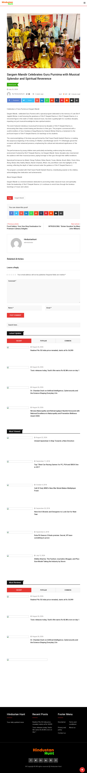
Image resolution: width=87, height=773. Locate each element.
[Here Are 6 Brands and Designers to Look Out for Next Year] (20, 518)
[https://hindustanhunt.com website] (27, 94)
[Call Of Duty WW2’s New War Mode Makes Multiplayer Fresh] (20, 494)
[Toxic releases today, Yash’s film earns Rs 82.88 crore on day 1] (18, 375)
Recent (19, 341)
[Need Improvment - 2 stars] (9, 275)
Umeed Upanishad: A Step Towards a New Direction (54, 441)
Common (68, 341)
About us (72, 727)
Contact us (62, 733)
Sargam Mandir (19, 198)
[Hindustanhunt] (29, 94)
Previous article (13, 224)
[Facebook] (11, 213)
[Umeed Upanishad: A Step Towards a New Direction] (20, 447)
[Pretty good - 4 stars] (13, 275)
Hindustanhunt (30, 239)
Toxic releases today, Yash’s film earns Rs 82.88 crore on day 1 (54, 370)
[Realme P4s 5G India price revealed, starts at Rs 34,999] (18, 355)
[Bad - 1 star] (7, 275)
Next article (75, 224)
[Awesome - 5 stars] (15, 275)
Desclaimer (62, 722)
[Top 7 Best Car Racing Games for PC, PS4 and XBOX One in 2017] (20, 470)
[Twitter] (16, 213)
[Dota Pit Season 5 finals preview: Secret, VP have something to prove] (20, 541)
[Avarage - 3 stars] (11, 275)
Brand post (12, 85)
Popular (43, 341)
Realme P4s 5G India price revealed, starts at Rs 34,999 (51, 350)
